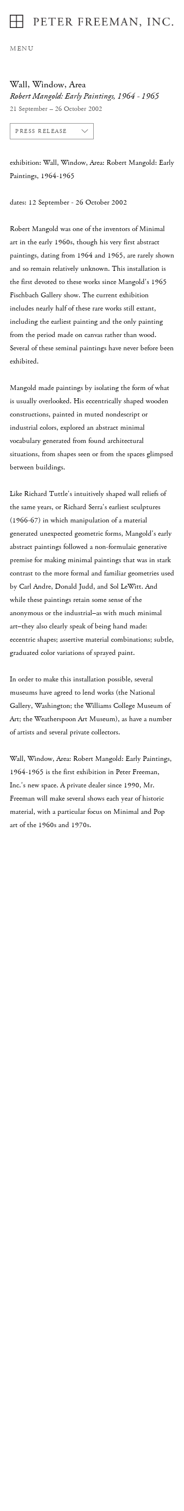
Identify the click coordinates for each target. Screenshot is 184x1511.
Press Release (41, 131)
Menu (21, 48)
